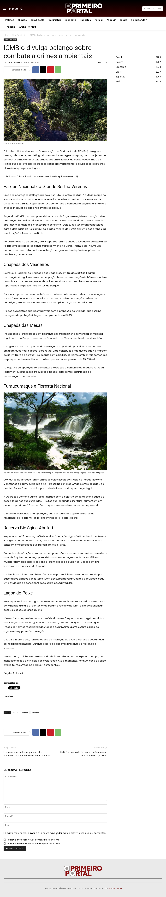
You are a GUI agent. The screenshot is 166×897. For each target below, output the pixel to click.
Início (6, 35)
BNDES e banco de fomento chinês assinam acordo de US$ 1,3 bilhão (83, 754)
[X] (43, 69)
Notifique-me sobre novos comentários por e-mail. (34, 839)
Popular (35, 712)
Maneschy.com (115, 888)
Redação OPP (13, 62)
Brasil (15, 712)
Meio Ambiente (19, 35)
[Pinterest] (50, 69)
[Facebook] (35, 69)
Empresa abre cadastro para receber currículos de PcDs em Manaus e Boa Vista (27, 754)
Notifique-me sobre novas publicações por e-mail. (34, 843)
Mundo (25, 712)
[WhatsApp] (58, 69)
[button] (16, 8)
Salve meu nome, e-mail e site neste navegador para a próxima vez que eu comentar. (56, 833)
